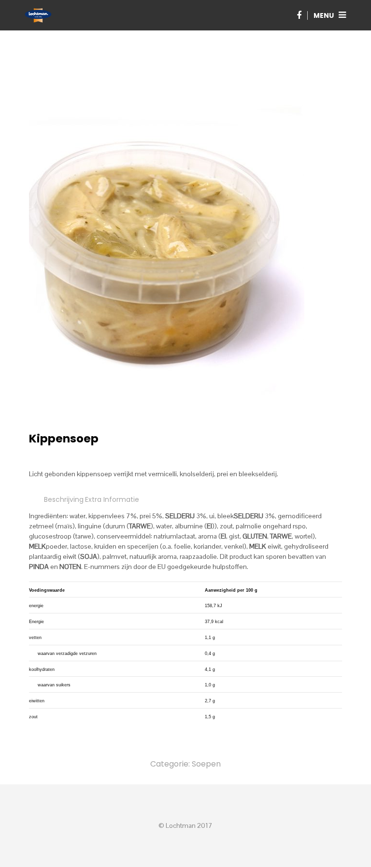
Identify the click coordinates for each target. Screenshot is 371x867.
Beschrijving (64, 499)
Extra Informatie (112, 499)
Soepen (206, 763)
